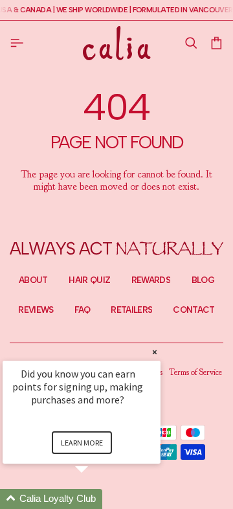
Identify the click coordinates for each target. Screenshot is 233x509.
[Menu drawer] (19, 43)
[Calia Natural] (117, 43)
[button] (190, 43)
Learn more (82, 442)
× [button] (154, 352)
